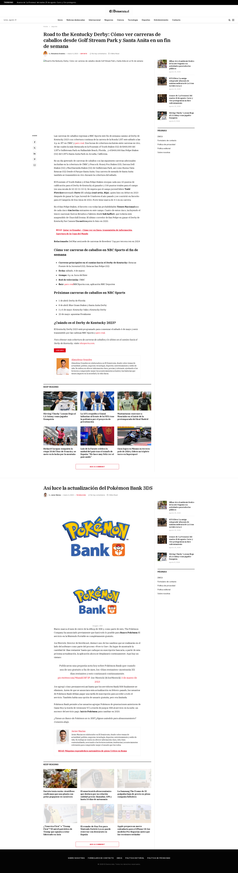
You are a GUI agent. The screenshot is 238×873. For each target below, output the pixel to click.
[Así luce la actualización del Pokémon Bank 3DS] (97, 536)
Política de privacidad (166, 144)
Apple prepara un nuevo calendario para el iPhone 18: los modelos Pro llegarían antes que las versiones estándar (133, 830)
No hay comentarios (99, 54)
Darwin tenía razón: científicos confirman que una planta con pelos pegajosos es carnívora (58, 794)
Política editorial (164, 148)
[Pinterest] (34, 159)
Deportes (146, 20)
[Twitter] (34, 147)
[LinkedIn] (34, 153)
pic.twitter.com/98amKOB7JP (74, 677)
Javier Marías (56, 495)
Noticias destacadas (76, 20)
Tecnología (133, 20)
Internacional (95, 20)
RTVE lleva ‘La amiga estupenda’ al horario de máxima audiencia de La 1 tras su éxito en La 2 (181, 82)
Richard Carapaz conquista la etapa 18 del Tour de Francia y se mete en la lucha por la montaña (59, 451)
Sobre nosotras (164, 152)
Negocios (108, 20)
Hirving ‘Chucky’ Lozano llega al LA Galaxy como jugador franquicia (59, 416)
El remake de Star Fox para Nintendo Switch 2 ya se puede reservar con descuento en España (95, 830)
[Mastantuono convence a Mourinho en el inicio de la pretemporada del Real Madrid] (134, 400)
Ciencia (120, 20)
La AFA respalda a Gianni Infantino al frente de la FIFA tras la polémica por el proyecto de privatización (97, 417)
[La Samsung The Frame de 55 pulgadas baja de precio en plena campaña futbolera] (134, 778)
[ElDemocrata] (119, 11)
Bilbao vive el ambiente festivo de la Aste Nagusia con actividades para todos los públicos (181, 65)
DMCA (160, 136)
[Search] (229, 20)
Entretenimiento (161, 20)
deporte (83, 54)
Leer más (60, 350)
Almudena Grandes (58, 54)
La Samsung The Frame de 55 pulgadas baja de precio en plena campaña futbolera (133, 794)
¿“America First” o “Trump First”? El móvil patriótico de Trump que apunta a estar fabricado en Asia (57, 830)
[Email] (34, 165)
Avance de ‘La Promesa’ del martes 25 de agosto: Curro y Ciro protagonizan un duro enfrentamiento (48, 2)
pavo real (79, 143)
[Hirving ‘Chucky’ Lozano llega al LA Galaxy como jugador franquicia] (60, 400)
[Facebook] (34, 142)
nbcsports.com (86, 343)
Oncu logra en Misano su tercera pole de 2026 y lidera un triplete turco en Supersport (133, 451)
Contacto (176, 20)
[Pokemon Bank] (97, 599)
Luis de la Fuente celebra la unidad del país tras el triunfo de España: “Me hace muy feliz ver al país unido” (97, 452)
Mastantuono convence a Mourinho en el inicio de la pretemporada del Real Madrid (132, 416)
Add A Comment (97, 467)
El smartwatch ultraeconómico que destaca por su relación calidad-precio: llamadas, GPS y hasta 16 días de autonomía (96, 795)
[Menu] (233, 20)
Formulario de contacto (167, 140)
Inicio (60, 20)
